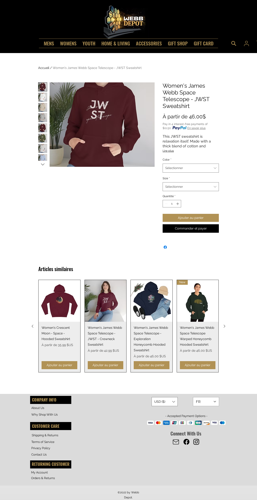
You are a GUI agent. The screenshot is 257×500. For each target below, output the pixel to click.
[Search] (233, 43)
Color (167, 159)
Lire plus (168, 150)
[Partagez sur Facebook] (165, 247)
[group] (128, 326)
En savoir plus (196, 128)
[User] (246, 43)
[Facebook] (186, 442)
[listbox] (165, 401)
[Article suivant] (224, 326)
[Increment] (178, 203)
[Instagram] (196, 442)
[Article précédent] (32, 326)
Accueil (43, 68)
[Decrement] (165, 203)
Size (166, 178)
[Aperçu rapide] (59, 301)
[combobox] (191, 168)
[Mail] (176, 442)
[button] (165, 401)
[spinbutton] (171, 203)
